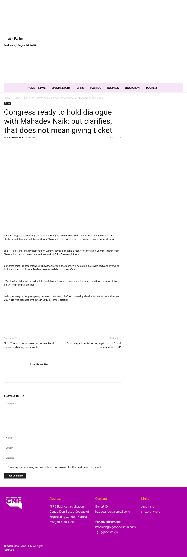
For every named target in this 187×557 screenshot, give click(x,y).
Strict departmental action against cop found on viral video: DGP (94, 345)
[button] (178, 46)
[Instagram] (141, 37)
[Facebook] (132, 37)
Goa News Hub (15, 137)
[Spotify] (151, 37)
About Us (147, 507)
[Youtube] (178, 37)
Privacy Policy (150, 512)
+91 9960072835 (106, 532)
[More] (50, 146)
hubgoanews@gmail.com (112, 511)
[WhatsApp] (169, 37)
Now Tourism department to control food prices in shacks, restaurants (29, 345)
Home (7, 97)
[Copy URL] (41, 146)
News (17, 97)
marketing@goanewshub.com (115, 527)
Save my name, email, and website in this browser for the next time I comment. (55, 467)
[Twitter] (160, 37)
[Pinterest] (24, 146)
